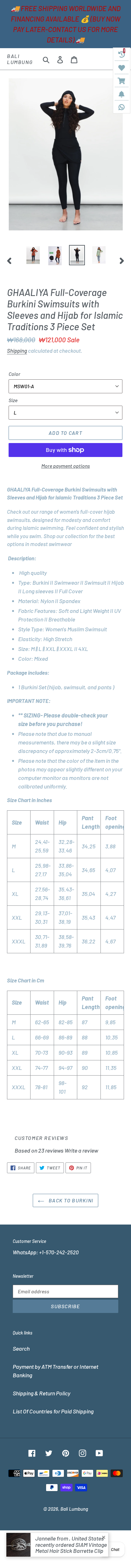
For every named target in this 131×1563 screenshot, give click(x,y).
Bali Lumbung (20, 59)
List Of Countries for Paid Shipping (53, 1411)
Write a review (81, 1150)
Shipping (17, 350)
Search (21, 1348)
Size (13, 400)
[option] (33, 255)
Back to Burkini (70, 1200)
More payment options (65, 466)
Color (14, 374)
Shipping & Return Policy (41, 1393)
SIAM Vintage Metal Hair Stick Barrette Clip (71, 1547)
